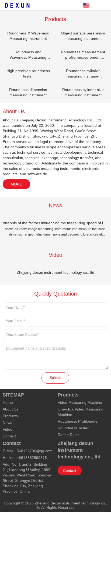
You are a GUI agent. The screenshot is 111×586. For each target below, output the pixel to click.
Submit (55, 378)
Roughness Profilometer (78, 421)
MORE (16, 184)
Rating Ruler (68, 435)
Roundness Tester (73, 428)
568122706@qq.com (35, 451)
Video (7, 429)
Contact (9, 436)
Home (8, 402)
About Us (10, 409)
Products (10, 416)
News (7, 422)
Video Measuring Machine (80, 402)
